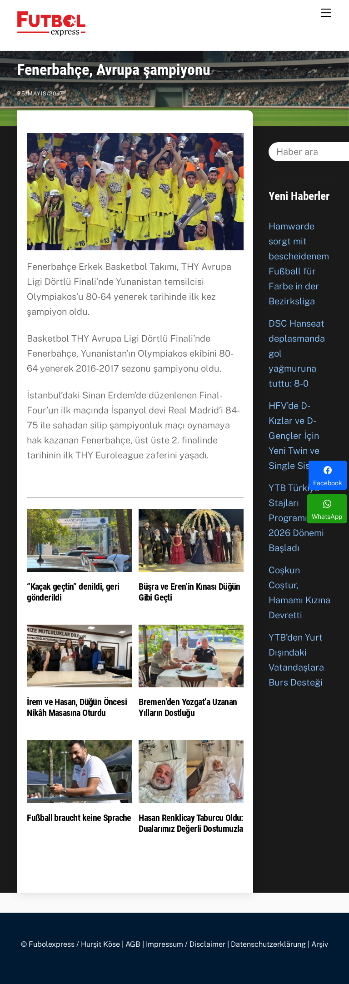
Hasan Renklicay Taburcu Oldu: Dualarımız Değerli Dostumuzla (191, 823)
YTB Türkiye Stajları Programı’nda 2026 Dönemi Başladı (296, 517)
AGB (132, 944)
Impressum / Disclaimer (185, 944)
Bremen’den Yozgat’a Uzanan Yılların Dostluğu (188, 707)
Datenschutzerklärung (268, 944)
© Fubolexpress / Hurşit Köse (70, 944)
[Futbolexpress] (51, 32)
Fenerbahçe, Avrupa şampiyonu (113, 69)
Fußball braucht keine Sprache (79, 817)
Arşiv (319, 944)
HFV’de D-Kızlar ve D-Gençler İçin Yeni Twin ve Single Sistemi (299, 435)
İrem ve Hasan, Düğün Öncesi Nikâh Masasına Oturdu (77, 707)
